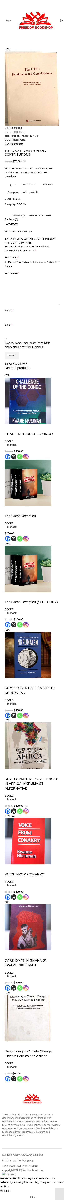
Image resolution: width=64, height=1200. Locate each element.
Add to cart (28, 185)
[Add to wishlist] (34, 1045)
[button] (8, 1045)
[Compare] (25, 1045)
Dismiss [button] (59, 1194)
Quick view (17, 1045)
